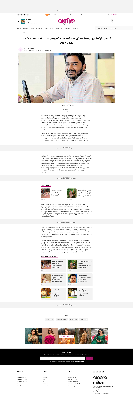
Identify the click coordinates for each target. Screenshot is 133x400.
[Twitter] (27, 15)
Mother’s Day (71, 386)
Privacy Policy (96, 390)
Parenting (59, 28)
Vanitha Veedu (21, 383)
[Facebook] (18, 15)
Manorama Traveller (22, 379)
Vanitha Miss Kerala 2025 (74, 383)
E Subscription (112, 23)
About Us (44, 375)
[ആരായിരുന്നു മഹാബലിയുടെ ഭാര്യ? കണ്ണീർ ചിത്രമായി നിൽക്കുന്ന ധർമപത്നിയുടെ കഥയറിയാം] (72, 293)
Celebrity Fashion (61, 319)
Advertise (45, 383)
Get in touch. (73, 10)
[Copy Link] (70, 105)
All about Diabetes (73, 381)
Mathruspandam (72, 379)
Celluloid (39, 28)
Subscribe (45, 377)
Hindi (70, 24)
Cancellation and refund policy (101, 393)
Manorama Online (22, 381)
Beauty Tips (73, 319)
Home (19, 28)
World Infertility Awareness (75, 375)
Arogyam (99, 28)
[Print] (67, 105)
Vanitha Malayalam (22, 375)
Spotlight (23, 33)
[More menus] (18, 21)
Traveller (113, 28)
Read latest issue (30, 23)
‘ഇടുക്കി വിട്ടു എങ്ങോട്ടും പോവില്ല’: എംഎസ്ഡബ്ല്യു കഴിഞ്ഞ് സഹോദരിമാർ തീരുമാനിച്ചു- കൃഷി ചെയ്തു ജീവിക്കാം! (85, 194)
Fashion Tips (49, 319)
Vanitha (28, 19)
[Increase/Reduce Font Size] (73, 105)
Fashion (25, 28)
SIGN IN (113, 14)
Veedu (106, 28)
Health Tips (84, 319)
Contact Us (45, 386)
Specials (67, 28)
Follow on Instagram (65, 336)
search (109, 15)
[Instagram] (21, 15)
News (32, 28)
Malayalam (65, 24)
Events (44, 379)
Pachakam (75, 28)
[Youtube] (24, 15)
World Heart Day (72, 377)
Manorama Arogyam (22, 377)
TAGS (66, 315)
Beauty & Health (49, 28)
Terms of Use (96, 391)
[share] (62, 105)
